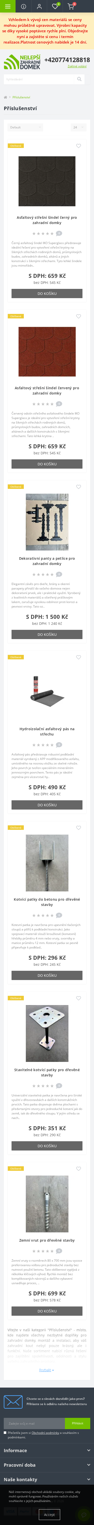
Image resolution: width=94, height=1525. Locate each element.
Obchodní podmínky (45, 1433)
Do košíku (47, 293)
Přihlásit (77, 1423)
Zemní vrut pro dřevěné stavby (47, 1240)
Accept (49, 1514)
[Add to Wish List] (78, 146)
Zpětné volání (77, 66)
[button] (39, 6)
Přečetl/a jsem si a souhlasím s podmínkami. (43, 1435)
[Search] (79, 79)
